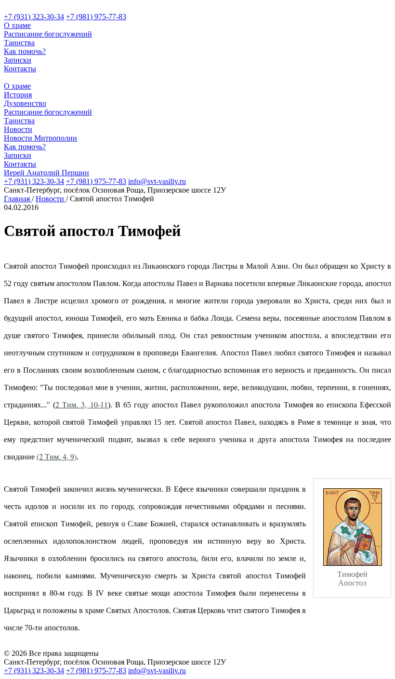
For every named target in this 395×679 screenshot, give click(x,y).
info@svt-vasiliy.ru (157, 181)
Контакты (20, 69)
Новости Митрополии (40, 138)
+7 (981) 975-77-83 (96, 17)
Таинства (19, 43)
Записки (17, 60)
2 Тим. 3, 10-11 (81, 404)
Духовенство (25, 103)
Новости (18, 129)
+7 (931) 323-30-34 (34, 17)
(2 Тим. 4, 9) (57, 456)
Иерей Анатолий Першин (46, 173)
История (18, 95)
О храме (17, 25)
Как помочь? (25, 51)
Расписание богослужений (48, 34)
